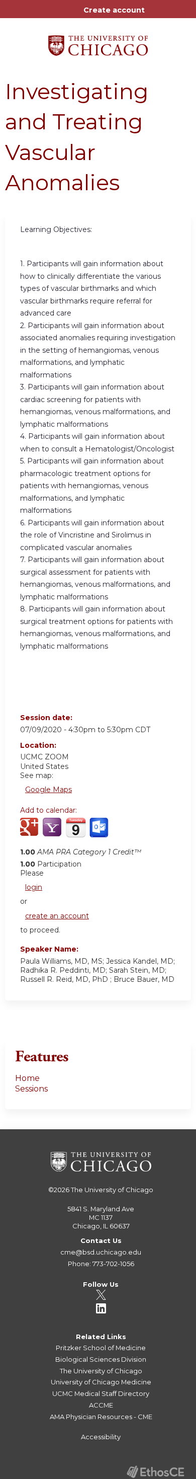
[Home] (98, 42)
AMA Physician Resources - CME (101, 1417)
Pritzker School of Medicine (101, 1348)
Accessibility (101, 1437)
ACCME (101, 1405)
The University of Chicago (112, 1190)
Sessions (31, 1089)
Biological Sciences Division (100, 1359)
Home (27, 1078)
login (33, 887)
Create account (114, 10)
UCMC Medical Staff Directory (100, 1393)
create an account (57, 915)
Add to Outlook (99, 833)
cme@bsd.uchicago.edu (100, 1252)
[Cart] (156, 15)
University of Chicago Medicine (101, 1382)
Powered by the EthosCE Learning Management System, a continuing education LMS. (155, 1471)
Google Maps (48, 789)
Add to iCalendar (75, 832)
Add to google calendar (30, 833)
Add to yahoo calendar (53, 833)
